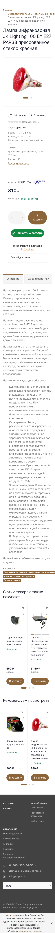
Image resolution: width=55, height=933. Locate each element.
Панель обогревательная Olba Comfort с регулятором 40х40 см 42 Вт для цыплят (39, 646)
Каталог (8, 803)
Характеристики (38, 278)
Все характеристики (18, 163)
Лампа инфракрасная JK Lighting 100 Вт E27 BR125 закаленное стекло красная (39, 750)
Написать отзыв (30, 122)
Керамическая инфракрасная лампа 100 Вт (14, 641)
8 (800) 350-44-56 (21, 865)
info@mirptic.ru (17, 876)
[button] (25, 97)
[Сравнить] (22, 613)
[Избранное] (22, 608)
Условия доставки (12, 833)
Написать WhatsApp (29, 232)
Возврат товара (11, 838)
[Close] (51, 923)
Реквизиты (8, 849)
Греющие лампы (12, 580)
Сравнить (39, 115)
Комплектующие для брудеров (19, 576)
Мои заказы (37, 807)
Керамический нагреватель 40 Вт (15, 744)
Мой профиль (37, 821)
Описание (13, 278)
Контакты (8, 844)
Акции (7, 808)
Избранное (19, 115)
